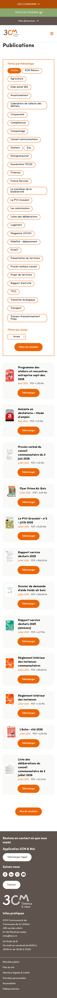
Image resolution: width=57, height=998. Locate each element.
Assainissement (19, 95)
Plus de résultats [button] (28, 811)
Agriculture (17, 79)
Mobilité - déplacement (24, 242)
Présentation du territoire (25, 258)
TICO (13, 291)
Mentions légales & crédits (16, 973)
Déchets (15, 148)
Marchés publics (11, 962)
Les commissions (20, 208)
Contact (11, 885)
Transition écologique (23, 300)
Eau (29, 148)
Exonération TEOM (21, 164)
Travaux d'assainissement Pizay (25, 317)
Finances (16, 173)
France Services (19, 181)
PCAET (14, 250)
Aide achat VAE (19, 87)
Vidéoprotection (11, 989)
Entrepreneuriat (20, 156)
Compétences (18, 123)
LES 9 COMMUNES (26, 4)
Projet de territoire (21, 275)
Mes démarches (26, 21)
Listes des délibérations (24, 217)
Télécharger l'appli (17, 857)
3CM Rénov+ (32, 70)
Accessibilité (9, 983)
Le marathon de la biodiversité (21, 190)
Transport (16, 308)
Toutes (14, 70)
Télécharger (28, 393)
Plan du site (8, 967)
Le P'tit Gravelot (20, 200)
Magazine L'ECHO (21, 233)
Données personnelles (14, 978)
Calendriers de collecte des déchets (26, 105)
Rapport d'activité (21, 283)
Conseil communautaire (24, 139)
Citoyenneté (17, 114)
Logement (16, 225)
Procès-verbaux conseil (24, 267)
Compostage (18, 131)
